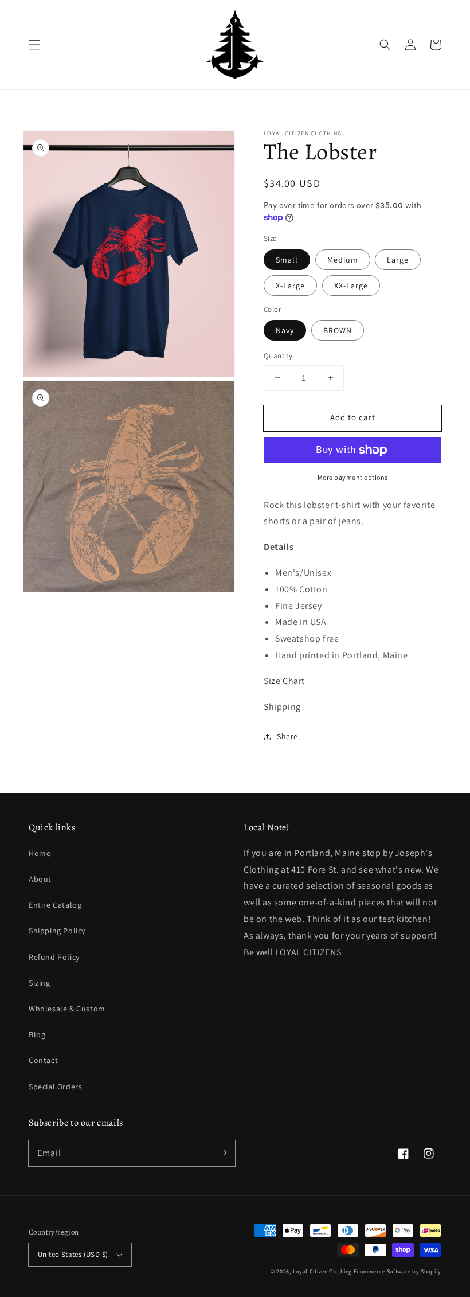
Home (39, 853)
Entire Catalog (55, 905)
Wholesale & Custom (67, 1008)
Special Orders (55, 1086)
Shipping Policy (57, 930)
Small (287, 260)
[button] (34, 44)
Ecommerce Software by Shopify (397, 1271)
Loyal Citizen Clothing (322, 1271)
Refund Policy (54, 957)
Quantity (278, 356)
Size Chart (284, 681)
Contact (43, 1060)
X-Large (290, 285)
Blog (37, 1034)
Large (398, 260)
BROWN (337, 330)
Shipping (282, 707)
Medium (342, 260)
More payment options (353, 477)
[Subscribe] (222, 1153)
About (40, 879)
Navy (285, 330)
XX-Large (351, 285)
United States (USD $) (73, 1254)
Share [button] (287, 736)
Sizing (39, 983)
